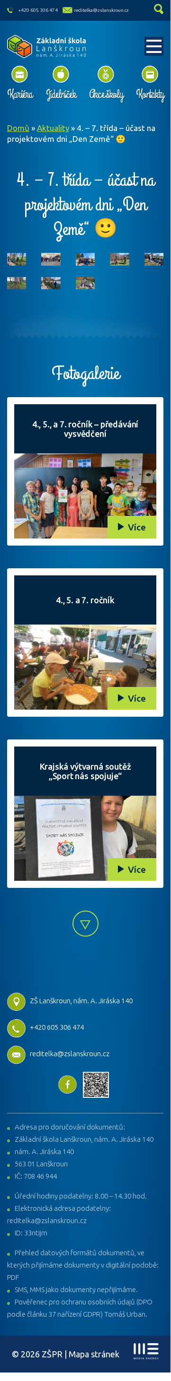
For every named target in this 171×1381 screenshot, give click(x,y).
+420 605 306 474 (38, 10)
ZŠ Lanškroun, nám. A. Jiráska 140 (81, 1001)
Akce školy (106, 94)
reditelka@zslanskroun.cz (101, 10)
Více (137, 527)
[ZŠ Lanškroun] (47, 47)
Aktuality (53, 127)
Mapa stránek (94, 1354)
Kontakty (149, 94)
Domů (18, 127)
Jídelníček (61, 94)
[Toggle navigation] (153, 46)
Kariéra (20, 94)
